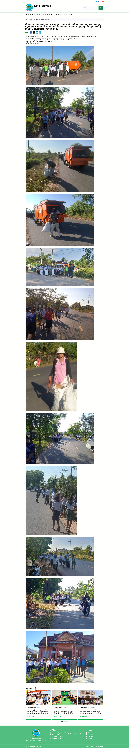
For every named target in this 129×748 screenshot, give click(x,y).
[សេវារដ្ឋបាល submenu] (43, 14)
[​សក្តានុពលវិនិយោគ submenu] (72, 14)
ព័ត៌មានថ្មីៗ (41, 19)
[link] (38, 705)
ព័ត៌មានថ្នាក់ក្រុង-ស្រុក (34, 19)
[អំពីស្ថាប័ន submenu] (35, 14)
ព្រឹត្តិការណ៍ (47, 19)
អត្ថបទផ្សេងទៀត (31, 688)
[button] (31, 32)
